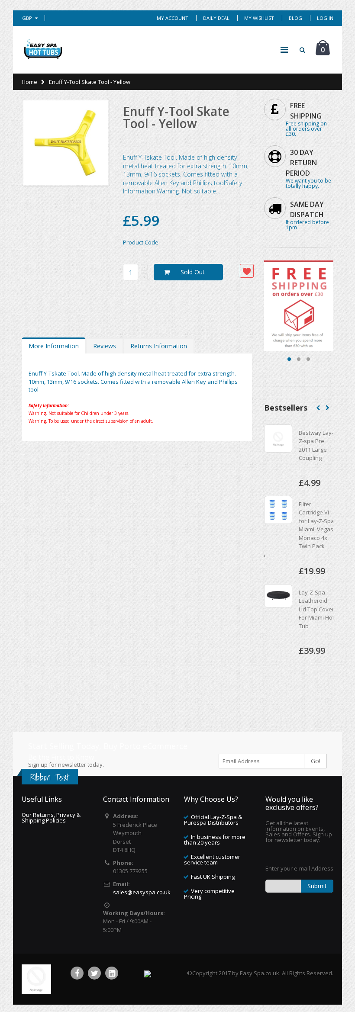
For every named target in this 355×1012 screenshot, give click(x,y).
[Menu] (284, 49)
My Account (172, 18)
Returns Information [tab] (158, 346)
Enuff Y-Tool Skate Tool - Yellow (176, 117)
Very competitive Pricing (209, 893)
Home (29, 82)
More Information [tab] (54, 346)
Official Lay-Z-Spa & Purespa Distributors (213, 819)
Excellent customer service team (212, 859)
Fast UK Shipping (213, 876)
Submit (317, 886)
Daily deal (216, 18)
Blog (295, 18)
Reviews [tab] (104, 346)
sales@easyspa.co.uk (142, 892)
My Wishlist (259, 18)
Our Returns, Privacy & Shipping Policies (51, 817)
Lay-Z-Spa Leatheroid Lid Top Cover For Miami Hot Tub (301, 609)
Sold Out (193, 272)
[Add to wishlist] (247, 271)
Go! (315, 761)
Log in (325, 18)
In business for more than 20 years (214, 839)
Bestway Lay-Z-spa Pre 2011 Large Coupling (300, 445)
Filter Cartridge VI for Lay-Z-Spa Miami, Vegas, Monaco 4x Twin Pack (301, 525)
